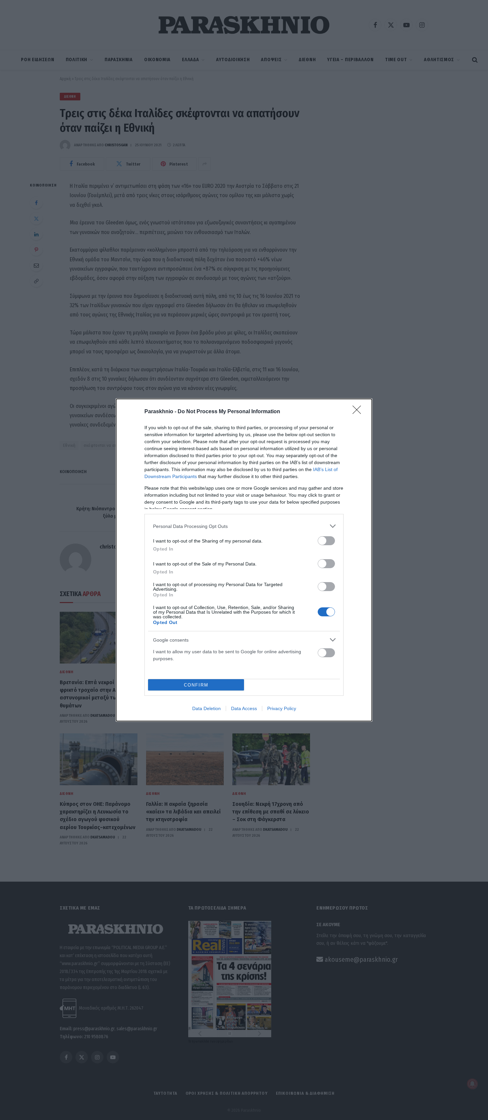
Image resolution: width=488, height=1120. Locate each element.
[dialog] (244, 560)
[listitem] (244, 526)
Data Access (244, 708)
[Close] (359, 412)
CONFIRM (196, 685)
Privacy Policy (281, 708)
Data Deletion (206, 708)
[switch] (326, 540)
